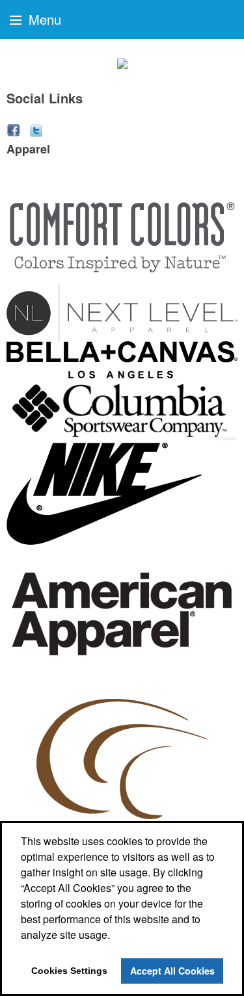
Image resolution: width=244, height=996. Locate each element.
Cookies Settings (69, 970)
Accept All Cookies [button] (172, 970)
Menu (43, 19)
